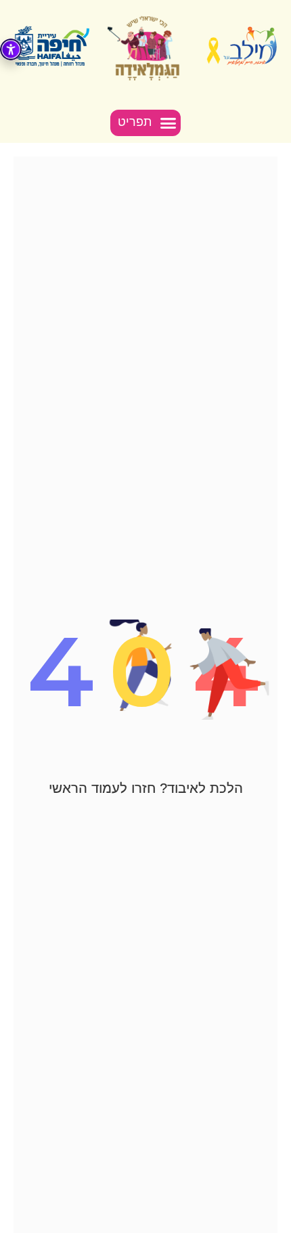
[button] (145, 123)
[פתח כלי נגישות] (11, 49)
